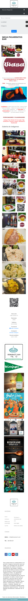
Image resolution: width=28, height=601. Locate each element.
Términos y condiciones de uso (17, 519)
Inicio (6, 516)
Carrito (6, 525)
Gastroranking (6, 110)
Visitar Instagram (14, 332)
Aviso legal (16, 523)
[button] (19, 486)
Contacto (7, 519)
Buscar (14, 31)
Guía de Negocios (7, 9)
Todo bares (20, 109)
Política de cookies (18, 525)
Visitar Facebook (14, 328)
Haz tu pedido (14, 599)
